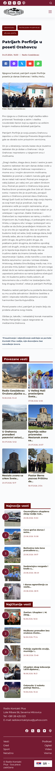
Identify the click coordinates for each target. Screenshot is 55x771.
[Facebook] (5, 3)
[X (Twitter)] (9, 3)
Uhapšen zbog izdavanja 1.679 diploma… (36, 668)
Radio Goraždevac (30, 55)
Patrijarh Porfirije (29, 28)
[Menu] (50, 11)
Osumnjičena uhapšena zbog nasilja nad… (36, 512)
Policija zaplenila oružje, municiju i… (36, 650)
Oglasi (48, 745)
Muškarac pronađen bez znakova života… (36, 631)
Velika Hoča (10, 33)
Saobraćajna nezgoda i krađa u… (35, 567)
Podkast (47, 741)
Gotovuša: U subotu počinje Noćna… (34, 686)
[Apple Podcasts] (23, 3)
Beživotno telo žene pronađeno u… (34, 549)
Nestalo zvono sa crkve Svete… (12, 477)
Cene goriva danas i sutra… (34, 531)
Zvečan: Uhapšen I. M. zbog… (35, 613)
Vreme (48, 753)
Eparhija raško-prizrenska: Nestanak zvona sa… (38, 436)
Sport (6, 749)
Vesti (6, 741)
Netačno (8, 753)
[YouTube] (19, 3)
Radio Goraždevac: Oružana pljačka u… (14, 392)
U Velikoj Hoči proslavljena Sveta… (36, 393)
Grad (6, 745)
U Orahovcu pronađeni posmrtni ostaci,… (13, 434)
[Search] (51, 3)
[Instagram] (14, 3)
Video (48, 749)
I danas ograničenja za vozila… (35, 585)
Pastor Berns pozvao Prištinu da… (38, 478)
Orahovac (9, 28)
